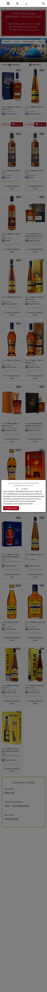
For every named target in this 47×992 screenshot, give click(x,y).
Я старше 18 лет (11, 508)
